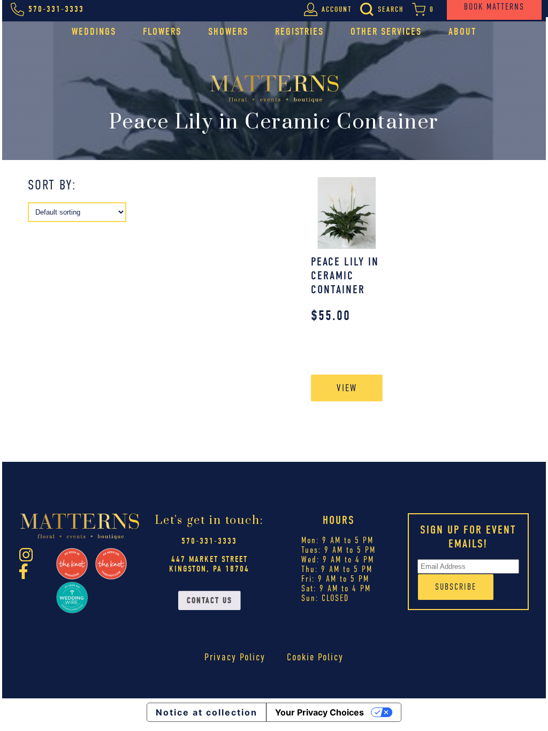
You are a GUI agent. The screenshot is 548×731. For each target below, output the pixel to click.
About (462, 31)
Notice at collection (206, 712)
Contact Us (209, 600)
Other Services (386, 31)
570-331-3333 (209, 541)
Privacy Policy (234, 657)
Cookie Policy (315, 657)
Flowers (162, 31)
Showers (228, 31)
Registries (299, 31)
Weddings (94, 31)
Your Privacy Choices (319, 712)
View (347, 387)
